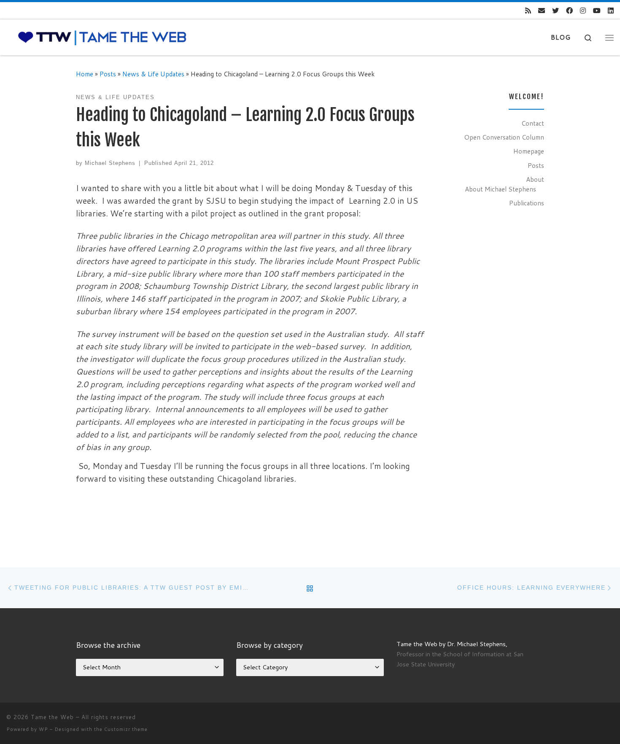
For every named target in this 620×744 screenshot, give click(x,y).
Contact (532, 123)
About (535, 179)
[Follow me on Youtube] (597, 10)
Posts (108, 73)
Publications (526, 203)
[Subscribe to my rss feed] (528, 10)
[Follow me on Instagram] (583, 10)
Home (84, 73)
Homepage (528, 151)
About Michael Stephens (500, 189)
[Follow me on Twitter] (555, 10)
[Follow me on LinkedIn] (611, 10)
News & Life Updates (153, 73)
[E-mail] (541, 10)
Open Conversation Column (504, 137)
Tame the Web (52, 717)
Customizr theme (126, 729)
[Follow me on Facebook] (569, 10)
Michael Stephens (110, 163)
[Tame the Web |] (102, 37)
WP (43, 729)
